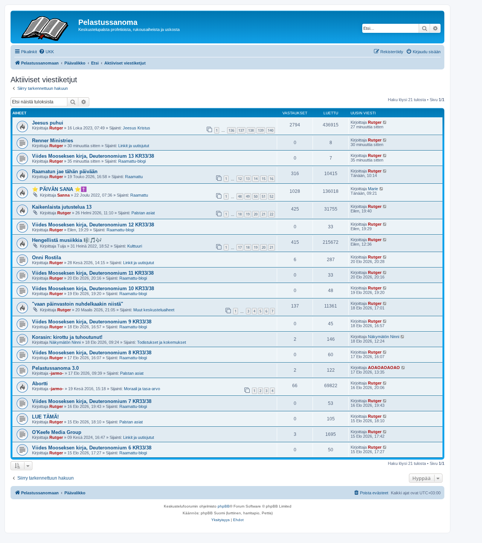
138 (251, 130)
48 (240, 196)
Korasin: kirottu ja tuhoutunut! (67, 337)
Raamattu (134, 176)
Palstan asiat (143, 213)
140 (270, 130)
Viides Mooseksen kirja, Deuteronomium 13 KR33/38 (93, 156)
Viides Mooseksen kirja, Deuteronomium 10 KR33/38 (93, 288)
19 (248, 214)
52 (271, 196)
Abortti (40, 383)
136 (231, 130)
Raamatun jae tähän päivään (65, 171)
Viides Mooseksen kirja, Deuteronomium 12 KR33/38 (93, 225)
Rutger (56, 128)
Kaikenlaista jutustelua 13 (62, 207)
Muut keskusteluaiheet (153, 310)
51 (263, 196)
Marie (373, 188)
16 (271, 178)
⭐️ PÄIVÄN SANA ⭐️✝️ (59, 189)
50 (256, 196)
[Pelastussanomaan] (45, 27)
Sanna (63, 195)
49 (248, 196)
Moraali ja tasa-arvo (142, 388)
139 (261, 130)
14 (256, 178)
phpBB (224, 506)
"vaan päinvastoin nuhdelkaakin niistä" (77, 304)
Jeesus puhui (47, 123)
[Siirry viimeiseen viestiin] (385, 122)
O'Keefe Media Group (56, 432)
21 (263, 214)
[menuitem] (46, 51)
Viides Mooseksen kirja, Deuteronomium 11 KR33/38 (93, 273)
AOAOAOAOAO (384, 367)
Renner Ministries (52, 140)
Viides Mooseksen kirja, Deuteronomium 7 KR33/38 (91, 401)
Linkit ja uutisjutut (133, 145)
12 (240, 178)
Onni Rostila (46, 257)
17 (240, 247)
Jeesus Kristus (136, 128)
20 (256, 214)
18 (240, 214)
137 (241, 130)
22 (271, 214)
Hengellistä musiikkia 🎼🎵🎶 (67, 240)
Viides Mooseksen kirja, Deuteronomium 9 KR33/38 (91, 322)
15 (263, 178)
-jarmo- (56, 373)
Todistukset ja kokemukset (161, 342)
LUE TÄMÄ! (45, 417)
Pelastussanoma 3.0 (55, 368)
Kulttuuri (134, 246)
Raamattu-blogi (132, 161)
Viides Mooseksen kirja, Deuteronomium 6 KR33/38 (91, 448)
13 (248, 178)
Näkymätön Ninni (65, 342)
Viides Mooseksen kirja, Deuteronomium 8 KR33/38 (91, 352)
